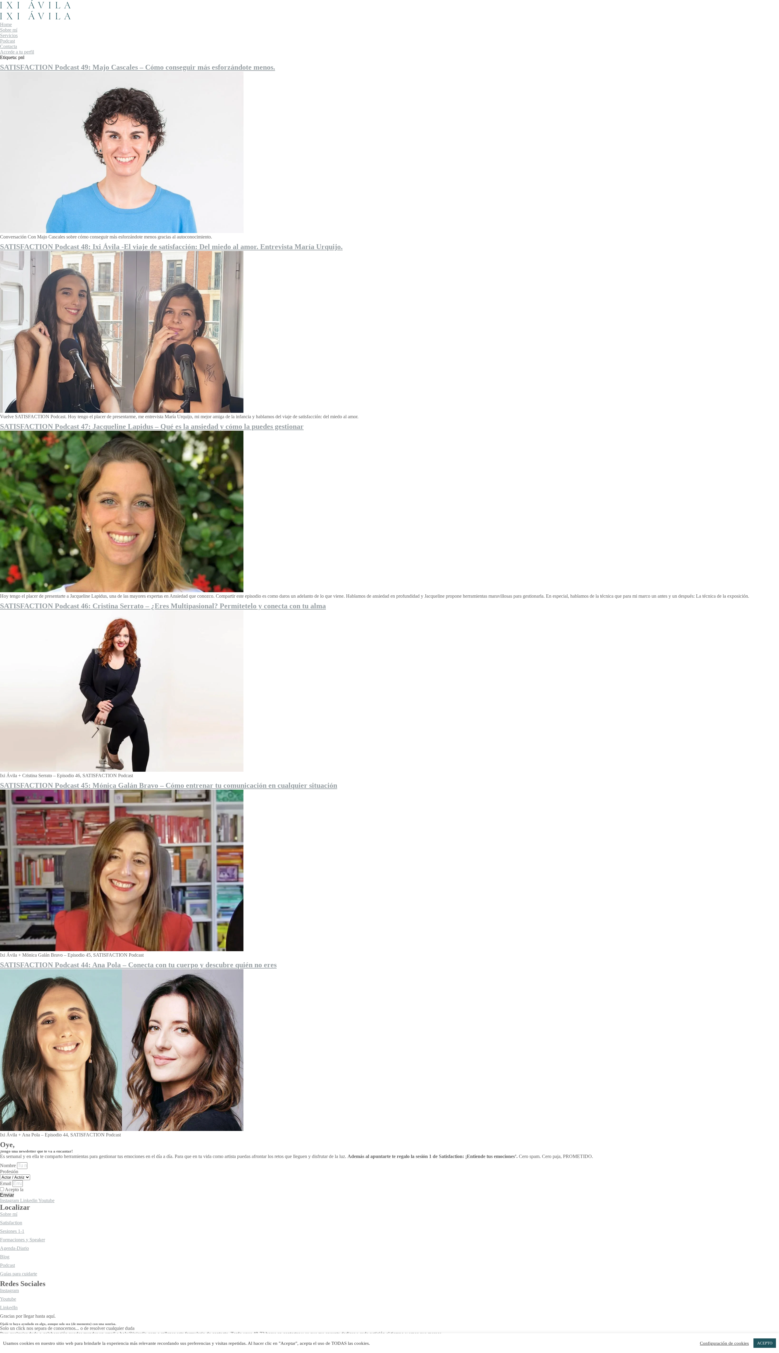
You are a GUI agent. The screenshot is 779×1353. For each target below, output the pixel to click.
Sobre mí (8, 30)
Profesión (9, 1171)
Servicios (9, 35)
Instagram (9, 1290)
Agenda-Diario (14, 1248)
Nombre (8, 1165)
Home (6, 24)
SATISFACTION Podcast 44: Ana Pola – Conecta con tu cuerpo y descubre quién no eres (138, 965)
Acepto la (35, 1189)
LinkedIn (9, 1307)
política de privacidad (45, 1189)
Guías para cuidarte (18, 1273)
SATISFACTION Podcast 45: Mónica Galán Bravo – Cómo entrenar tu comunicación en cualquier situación (168, 785)
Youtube (8, 1299)
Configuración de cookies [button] (724, 1343)
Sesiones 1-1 (12, 1231)
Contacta (8, 46)
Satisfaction (11, 1222)
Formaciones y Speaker (22, 1239)
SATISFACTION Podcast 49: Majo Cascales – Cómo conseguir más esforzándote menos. (137, 67)
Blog (4, 1256)
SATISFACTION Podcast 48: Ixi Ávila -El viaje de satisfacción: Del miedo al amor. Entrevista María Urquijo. (171, 247)
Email (6, 1183)
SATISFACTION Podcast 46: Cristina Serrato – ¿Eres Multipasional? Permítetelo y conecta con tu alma (163, 606)
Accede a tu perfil (17, 51)
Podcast (7, 40)
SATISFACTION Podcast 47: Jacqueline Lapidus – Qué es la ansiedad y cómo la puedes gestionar (152, 426)
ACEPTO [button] (764, 1343)
